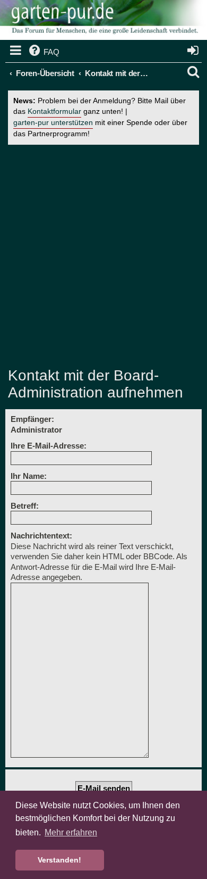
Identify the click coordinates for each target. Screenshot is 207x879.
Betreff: (25, 505)
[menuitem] (43, 52)
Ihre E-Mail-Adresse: (49, 445)
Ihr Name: (29, 475)
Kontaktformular (54, 111)
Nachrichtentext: (41, 535)
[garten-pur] (103, 21)
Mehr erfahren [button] (71, 832)
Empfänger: (32, 419)
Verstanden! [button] (59, 860)
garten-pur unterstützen (53, 123)
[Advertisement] (103, 256)
